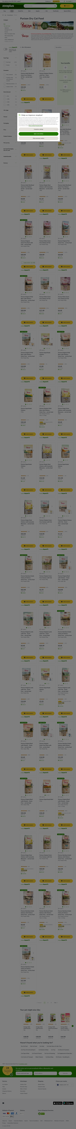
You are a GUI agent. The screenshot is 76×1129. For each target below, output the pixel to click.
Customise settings (38, 129)
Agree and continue (38, 134)
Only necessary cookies (38, 138)
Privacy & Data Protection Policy (36, 125)
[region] (38, 127)
